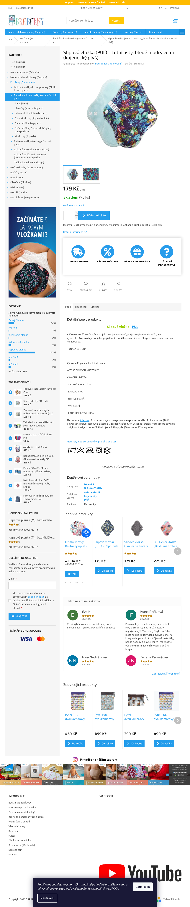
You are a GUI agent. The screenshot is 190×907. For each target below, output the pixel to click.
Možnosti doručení (73, 205)
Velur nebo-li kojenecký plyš (92, 496)
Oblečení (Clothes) (20, 182)
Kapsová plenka (17, 350)
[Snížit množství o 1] (76, 217)
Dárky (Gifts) (17, 187)
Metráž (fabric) (18, 192)
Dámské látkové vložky (93, 486)
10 (76, 582)
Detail (72, 573)
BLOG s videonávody (91, 8)
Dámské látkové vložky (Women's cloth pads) (35, 96)
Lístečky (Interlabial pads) (29, 108)
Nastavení (47, 898)
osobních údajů (36, 597)
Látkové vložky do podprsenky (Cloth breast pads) (34, 88)
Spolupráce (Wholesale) (22, 845)
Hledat (116, 20)
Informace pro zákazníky (22, 807)
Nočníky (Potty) (18, 172)
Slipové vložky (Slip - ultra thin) (32, 118)
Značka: (134, 64)
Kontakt (13, 854)
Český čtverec (17, 320)
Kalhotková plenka (19, 342)
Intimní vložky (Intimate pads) (31, 113)
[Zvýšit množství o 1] (76, 213)
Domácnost (16, 178)
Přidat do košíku (96, 215)
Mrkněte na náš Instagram (98, 760)
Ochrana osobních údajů (22, 812)
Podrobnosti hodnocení (108, 64)
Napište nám (15, 850)
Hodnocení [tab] (81, 307)
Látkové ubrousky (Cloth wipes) (31, 149)
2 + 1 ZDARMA (17, 67)
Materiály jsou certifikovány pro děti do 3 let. (92, 442)
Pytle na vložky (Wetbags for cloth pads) (33, 143)
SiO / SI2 (13, 357)
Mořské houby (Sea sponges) (26, 167)
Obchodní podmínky (20, 840)
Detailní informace (73, 232)
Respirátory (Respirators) (24, 197)
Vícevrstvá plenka (18, 335)
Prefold (13, 328)
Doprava (13, 831)
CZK (161, 8)
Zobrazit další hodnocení (166, 674)
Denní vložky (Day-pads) (28, 123)
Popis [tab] (68, 307)
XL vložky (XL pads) (25, 136)
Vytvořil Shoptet (172, 899)
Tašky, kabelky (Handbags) (29, 162)
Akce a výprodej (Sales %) (25, 72)
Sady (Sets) (21, 103)
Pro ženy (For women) (22, 82)
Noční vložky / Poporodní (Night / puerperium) (33, 130)
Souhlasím (143, 887)
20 (82, 582)
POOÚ (115, 889)
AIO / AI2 (13, 364)
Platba (12, 836)
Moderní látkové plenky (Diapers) (28, 77)
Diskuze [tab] (95, 307)
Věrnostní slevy (17, 826)
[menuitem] (27, 32)
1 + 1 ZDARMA (17, 62)
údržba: (84, 420)
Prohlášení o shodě (19, 822)
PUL (135, 326)
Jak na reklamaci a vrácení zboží (26, 817)
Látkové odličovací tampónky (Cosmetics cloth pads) (30, 156)
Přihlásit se (19, 616)
